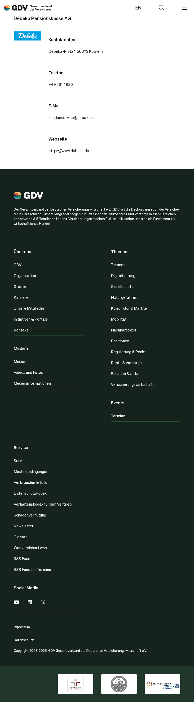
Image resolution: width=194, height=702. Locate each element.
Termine (118, 415)
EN (138, 7)
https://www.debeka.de (68, 150)
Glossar (20, 536)
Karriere (21, 297)
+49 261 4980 (60, 84)
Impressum (22, 627)
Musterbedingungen (31, 471)
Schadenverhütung (30, 514)
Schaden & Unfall (125, 373)
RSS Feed (22, 558)
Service (20, 460)
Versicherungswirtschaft (132, 384)
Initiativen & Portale (31, 319)
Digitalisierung (123, 275)
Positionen (120, 340)
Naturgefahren (124, 297)
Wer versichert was (30, 547)
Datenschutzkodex (30, 493)
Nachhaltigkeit (123, 329)
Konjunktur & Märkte (129, 308)
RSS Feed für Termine (32, 569)
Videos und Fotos (28, 372)
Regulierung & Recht (128, 351)
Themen (118, 264)
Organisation (25, 275)
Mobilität (119, 319)
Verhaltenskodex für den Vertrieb (43, 504)
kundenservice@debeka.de (72, 117)
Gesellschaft (122, 286)
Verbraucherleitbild (30, 482)
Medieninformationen (32, 383)
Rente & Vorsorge (126, 362)
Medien (20, 361)
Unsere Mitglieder (29, 308)
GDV (18, 264)
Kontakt (21, 329)
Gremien (21, 286)
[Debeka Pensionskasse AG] (28, 7)
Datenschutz (24, 640)
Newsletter (24, 525)
